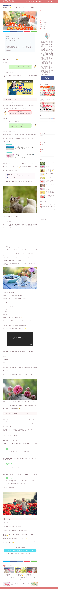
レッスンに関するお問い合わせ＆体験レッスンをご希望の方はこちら (20, 550)
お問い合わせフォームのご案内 (44, 1)
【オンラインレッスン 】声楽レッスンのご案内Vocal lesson (47, 7)
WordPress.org (43, 219)
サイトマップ (43, 28)
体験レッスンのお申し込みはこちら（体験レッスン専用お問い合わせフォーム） (47, 15)
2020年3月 (43, 151)
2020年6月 (43, 144)
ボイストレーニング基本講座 (7, 5)
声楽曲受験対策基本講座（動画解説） (47, 207)
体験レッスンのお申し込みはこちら (31, 1)
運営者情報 (43, 26)
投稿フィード (43, 217)
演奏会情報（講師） (44, 22)
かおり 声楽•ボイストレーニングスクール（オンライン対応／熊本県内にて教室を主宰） (8, 1)
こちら (33, 42)
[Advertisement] (20, 237)
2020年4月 (43, 149)
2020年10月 (43, 142)
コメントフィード (44, 218)
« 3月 (41, 124)
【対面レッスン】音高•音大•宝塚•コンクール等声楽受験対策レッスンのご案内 (47, 11)
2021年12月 (43, 133)
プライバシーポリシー (44, 24)
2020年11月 (43, 140)
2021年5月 (43, 135)
